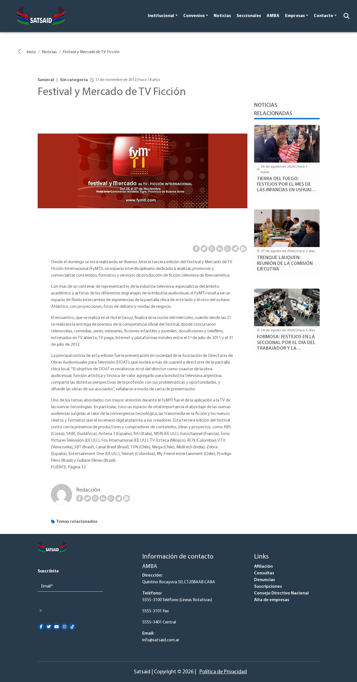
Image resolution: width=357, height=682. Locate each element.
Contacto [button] (323, 16)
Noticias (222, 16)
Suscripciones (268, 586)
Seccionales (249, 16)
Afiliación (263, 566)
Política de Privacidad (223, 672)
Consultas (264, 573)
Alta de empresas (271, 600)
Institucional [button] (161, 16)
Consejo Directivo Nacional (281, 593)
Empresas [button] (295, 16)
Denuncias (264, 580)
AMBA (273, 16)
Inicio (31, 52)
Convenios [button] (194, 16)
